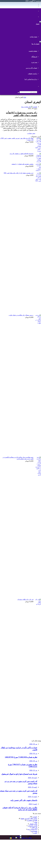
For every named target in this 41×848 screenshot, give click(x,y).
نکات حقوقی (33, 824)
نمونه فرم (34, 831)
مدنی (35, 822)
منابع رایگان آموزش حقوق (29, 818)
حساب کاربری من (31, 68)
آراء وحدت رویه (32, 829)
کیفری (35, 833)
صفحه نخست (33, 51)
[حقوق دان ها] (37, 29)
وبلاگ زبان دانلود (26, 838)
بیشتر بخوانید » (31, 133)
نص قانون (34, 827)
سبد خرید (34, 62)
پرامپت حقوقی (32, 73)
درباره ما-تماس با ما (31, 79)
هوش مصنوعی (32, 825)
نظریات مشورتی (32, 820)
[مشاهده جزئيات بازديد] (11, 839)
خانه (24, 97)
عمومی (35, 816)
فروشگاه (34, 56)
